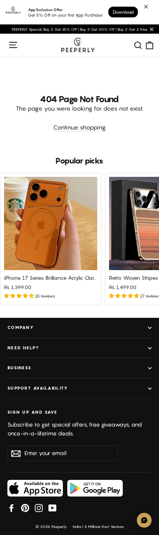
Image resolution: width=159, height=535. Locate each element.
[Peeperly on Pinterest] (25, 507)
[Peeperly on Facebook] (11, 507)
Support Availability (37, 388)
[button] (19, 296)
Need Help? (23, 347)
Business (19, 367)
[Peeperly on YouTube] (52, 507)
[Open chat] (144, 520)
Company (20, 327)
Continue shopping (79, 127)
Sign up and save (32, 412)
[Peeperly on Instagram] (39, 507)
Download (123, 12)
